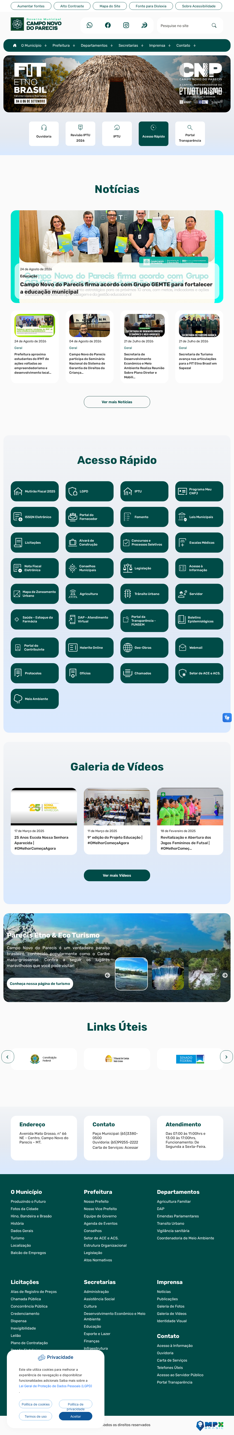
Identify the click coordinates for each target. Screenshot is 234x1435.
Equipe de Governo (100, 1216)
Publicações (167, 1299)
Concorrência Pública (29, 1306)
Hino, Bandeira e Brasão (31, 1216)
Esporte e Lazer (97, 1334)
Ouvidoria (165, 1353)
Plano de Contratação (29, 1343)
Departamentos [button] (94, 45)
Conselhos (93, 1231)
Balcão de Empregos (28, 1253)
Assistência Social (99, 1299)
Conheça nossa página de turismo (40, 983)
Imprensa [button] (157, 45)
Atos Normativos (98, 1260)
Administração (96, 1291)
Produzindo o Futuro (28, 1201)
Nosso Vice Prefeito (100, 1209)
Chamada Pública (26, 1299)
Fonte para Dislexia (151, 6)
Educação (92, 1326)
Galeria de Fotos (170, 1306)
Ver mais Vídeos (117, 875)
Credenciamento (25, 1313)
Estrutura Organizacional (105, 1245)
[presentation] (7, 1056)
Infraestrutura (96, 1348)
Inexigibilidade (23, 1328)
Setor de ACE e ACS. (101, 1238)
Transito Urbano (170, 1223)
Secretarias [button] (129, 45)
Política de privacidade (76, 1405)
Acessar (131, 1147)
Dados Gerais (22, 1231)
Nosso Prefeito (96, 1201)
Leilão (16, 1335)
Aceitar (75, 1416)
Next (224, 975)
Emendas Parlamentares (178, 1216)
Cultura (90, 1306)
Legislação (93, 1253)
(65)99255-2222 (124, 1142)
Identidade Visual (172, 1321)
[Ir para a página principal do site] (44, 24)
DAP (160, 1209)
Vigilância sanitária (173, 1231)
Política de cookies (36, 1404)
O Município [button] (31, 45)
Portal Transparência (174, 1382)
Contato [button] (183, 45)
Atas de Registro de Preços (34, 1291)
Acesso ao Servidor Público (180, 1375)
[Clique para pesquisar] (214, 25)
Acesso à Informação (175, 1345)
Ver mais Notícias (117, 402)
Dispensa (19, 1321)
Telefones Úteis (170, 1367)
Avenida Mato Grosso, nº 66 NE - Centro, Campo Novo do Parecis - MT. (43, 1137)
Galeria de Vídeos (171, 1313)
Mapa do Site (110, 6)
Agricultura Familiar (174, 1201)
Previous (107, 975)
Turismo (17, 1238)
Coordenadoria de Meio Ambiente (185, 1238)
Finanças (91, 1341)
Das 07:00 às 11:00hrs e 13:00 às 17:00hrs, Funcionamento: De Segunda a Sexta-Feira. (186, 1140)
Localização (21, 1245)
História (17, 1223)
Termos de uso (36, 1416)
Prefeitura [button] (62, 45)
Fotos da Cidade (24, 1209)
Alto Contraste (72, 6)
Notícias (164, 1291)
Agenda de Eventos (100, 1223)
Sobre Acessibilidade (198, 6)
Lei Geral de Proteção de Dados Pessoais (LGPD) (55, 1386)
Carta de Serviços (172, 1360)
